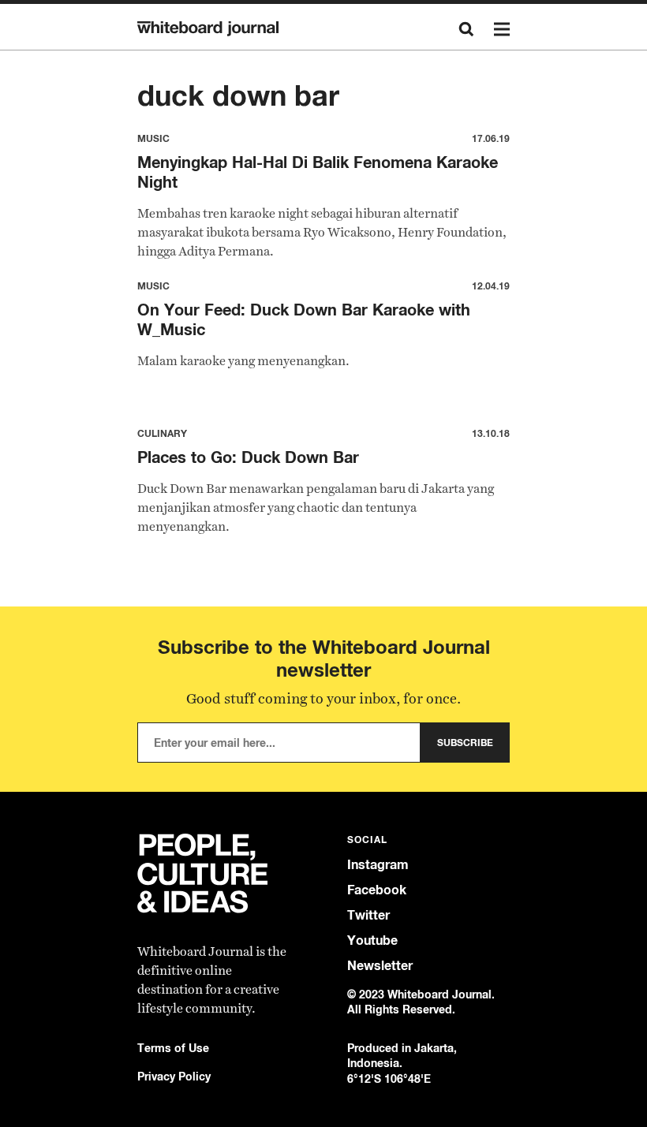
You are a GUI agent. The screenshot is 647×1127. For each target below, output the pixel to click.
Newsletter (380, 965)
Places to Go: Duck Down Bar (248, 457)
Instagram (378, 864)
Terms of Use (173, 1047)
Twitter (368, 915)
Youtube (372, 940)
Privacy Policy (174, 1076)
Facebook (376, 890)
